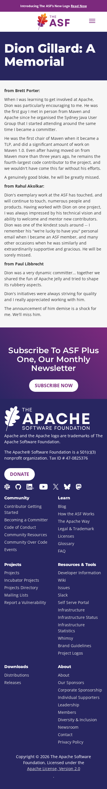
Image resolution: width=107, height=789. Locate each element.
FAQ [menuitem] (62, 551)
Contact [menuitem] (65, 734)
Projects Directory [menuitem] (21, 587)
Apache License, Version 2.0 (53, 768)
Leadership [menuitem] (68, 704)
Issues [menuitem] (64, 587)
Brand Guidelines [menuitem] (74, 645)
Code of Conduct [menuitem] (20, 527)
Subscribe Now (53, 385)
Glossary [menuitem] (66, 543)
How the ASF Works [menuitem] (76, 513)
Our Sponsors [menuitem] (71, 682)
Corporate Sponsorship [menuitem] (80, 690)
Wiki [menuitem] (62, 580)
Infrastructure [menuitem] (71, 610)
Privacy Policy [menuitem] (70, 742)
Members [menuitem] (67, 712)
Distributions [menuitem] (16, 675)
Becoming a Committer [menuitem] (26, 519)
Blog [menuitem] (62, 506)
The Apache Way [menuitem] (74, 521)
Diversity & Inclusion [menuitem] (77, 719)
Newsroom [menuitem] (68, 727)
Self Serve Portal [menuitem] (73, 602)
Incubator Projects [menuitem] (21, 580)
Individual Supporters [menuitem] (79, 697)
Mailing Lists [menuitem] (16, 595)
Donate (19, 474)
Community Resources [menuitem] (25, 534)
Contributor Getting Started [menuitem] (23, 509)
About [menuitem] (63, 675)
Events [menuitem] (10, 549)
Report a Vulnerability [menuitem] (25, 602)
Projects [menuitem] (11, 572)
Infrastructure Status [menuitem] (78, 617)
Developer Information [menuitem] (79, 572)
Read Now (79, 6)
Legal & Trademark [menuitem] (76, 528)
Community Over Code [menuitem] (25, 542)
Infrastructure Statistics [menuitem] (71, 627)
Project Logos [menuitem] (70, 653)
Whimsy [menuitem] (65, 638)
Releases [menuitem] (12, 682)
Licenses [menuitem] (66, 536)
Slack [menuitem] (63, 595)
